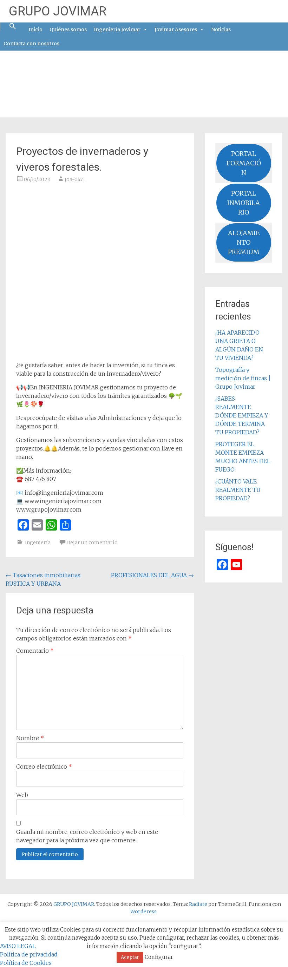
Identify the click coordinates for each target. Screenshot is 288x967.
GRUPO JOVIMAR (57, 11)
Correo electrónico (44, 766)
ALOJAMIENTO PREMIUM (244, 242)
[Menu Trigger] (24, 937)
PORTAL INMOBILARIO (243, 202)
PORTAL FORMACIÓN (244, 163)
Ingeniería (38, 542)
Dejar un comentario (92, 542)
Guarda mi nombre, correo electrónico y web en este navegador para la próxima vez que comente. (87, 836)
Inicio (35, 29)
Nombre (30, 738)
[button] (12, 26)
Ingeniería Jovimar (117, 29)
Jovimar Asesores (176, 29)
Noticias (221, 29)
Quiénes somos (68, 29)
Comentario (35, 650)
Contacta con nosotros (31, 43)
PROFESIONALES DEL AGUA (152, 575)
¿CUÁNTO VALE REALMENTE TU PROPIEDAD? (238, 490)
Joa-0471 (75, 179)
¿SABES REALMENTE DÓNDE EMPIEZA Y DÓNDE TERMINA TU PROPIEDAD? (241, 415)
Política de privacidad (29, 954)
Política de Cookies (26, 962)
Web (22, 794)
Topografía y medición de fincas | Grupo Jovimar (243, 378)
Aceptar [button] (130, 957)
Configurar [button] (159, 957)
